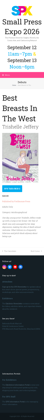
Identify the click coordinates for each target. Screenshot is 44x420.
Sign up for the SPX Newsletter (14, 287)
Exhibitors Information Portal (18, 385)
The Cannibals (9, 251)
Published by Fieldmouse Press (16, 201)
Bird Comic (35, 251)
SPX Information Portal (15, 402)
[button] (6, 75)
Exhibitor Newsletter (14, 303)
